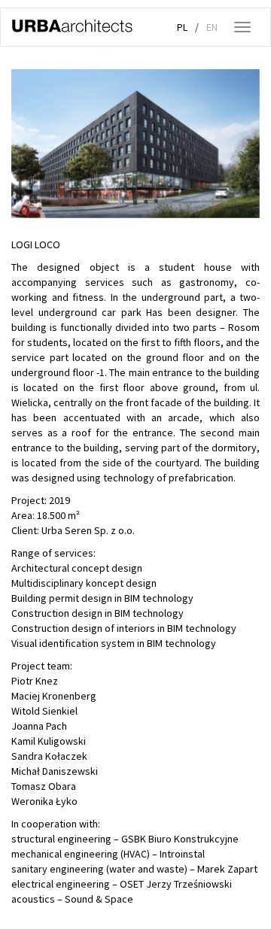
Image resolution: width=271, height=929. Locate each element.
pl (182, 27)
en (212, 27)
